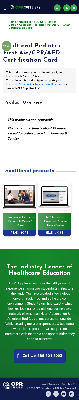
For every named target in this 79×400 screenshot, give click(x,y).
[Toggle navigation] (7, 8)
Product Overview (23, 102)
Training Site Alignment (49, 84)
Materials (25, 21)
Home (12, 21)
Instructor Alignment (18, 84)
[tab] (38, 103)
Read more (20, 233)
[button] (40, 356)
